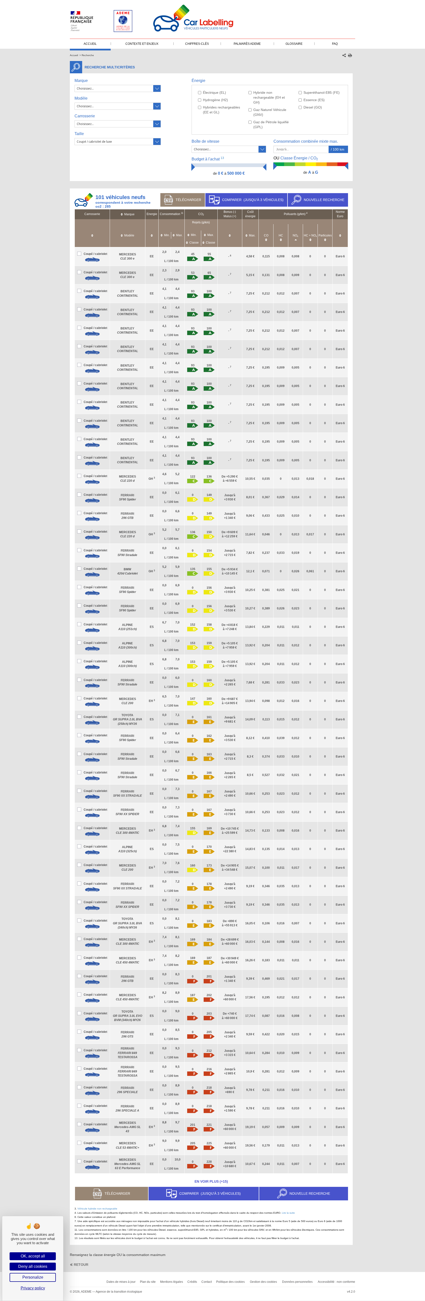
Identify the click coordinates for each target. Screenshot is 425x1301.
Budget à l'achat (208, 158)
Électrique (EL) (214, 92)
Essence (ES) (314, 100)
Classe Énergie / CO (295, 158)
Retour (81, 1265)
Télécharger (188, 200)
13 (222, 158)
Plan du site (148, 1282)
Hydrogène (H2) (215, 100)
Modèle (81, 98)
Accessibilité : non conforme (336, 1282)
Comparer (253, 200)
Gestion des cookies (263, 1282)
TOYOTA (127, 719)
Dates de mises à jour (121, 1282)
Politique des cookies (230, 1282)
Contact (206, 1282)
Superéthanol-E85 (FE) (322, 92)
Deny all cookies (32, 1266)
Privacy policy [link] (33, 1288)
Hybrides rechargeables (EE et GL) (221, 109)
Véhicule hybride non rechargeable (97, 1208)
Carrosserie (85, 116)
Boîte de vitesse (205, 141)
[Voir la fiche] (92, 259)
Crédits (192, 1282)
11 (182, 213)
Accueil (74, 55)
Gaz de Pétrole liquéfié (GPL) (271, 124)
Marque (81, 80)
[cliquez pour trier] (92, 233)
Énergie (198, 80)
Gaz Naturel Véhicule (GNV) (269, 112)
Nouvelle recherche (324, 200)
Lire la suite (288, 1212)
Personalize (32, 1277)
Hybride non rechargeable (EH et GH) (269, 97)
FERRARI (127, 1053)
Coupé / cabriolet (95, 254)
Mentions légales (171, 1282)
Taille (79, 134)
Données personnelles (297, 1282)
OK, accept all (33, 1256)
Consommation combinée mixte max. (306, 141)
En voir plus (211, 1181)
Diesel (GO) (313, 107)
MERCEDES (127, 1127)
